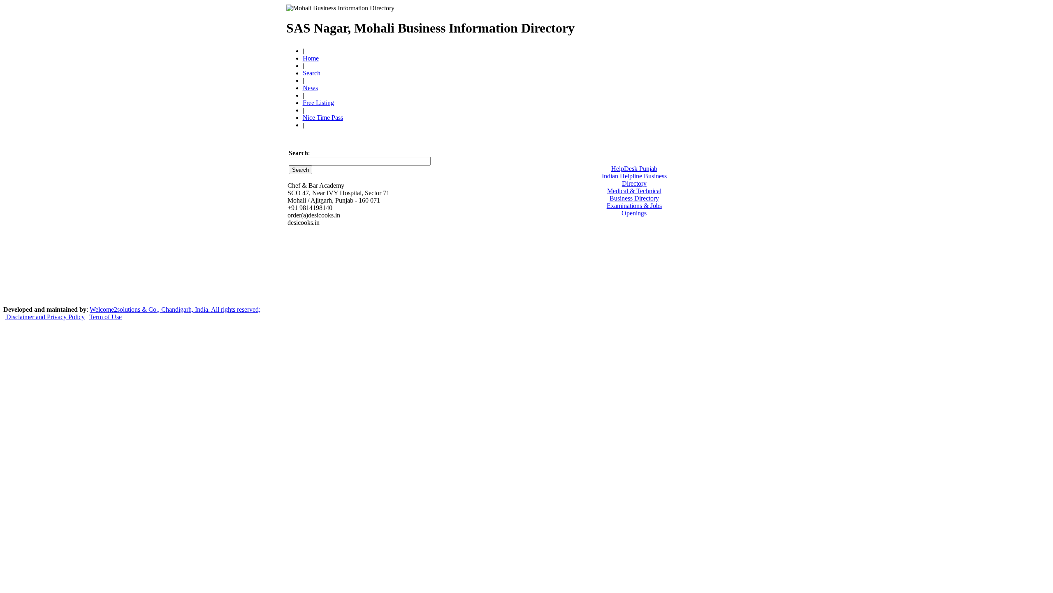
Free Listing (318, 102)
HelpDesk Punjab (634, 168)
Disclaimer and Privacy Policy (45, 316)
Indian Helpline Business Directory (634, 180)
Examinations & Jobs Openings (634, 209)
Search (311, 73)
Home (311, 58)
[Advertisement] (671, 24)
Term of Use (105, 316)
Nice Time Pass (323, 117)
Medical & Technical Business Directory (634, 194)
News (310, 87)
